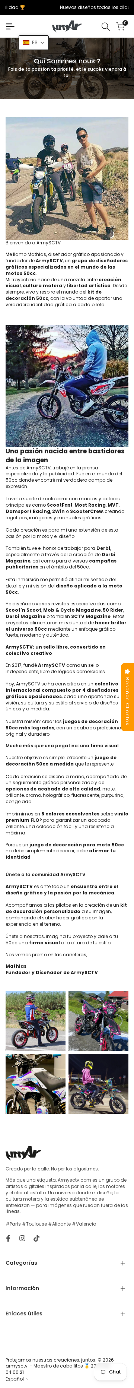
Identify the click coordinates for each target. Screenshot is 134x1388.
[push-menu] (10, 26)
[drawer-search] (106, 26)
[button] (33, 43)
